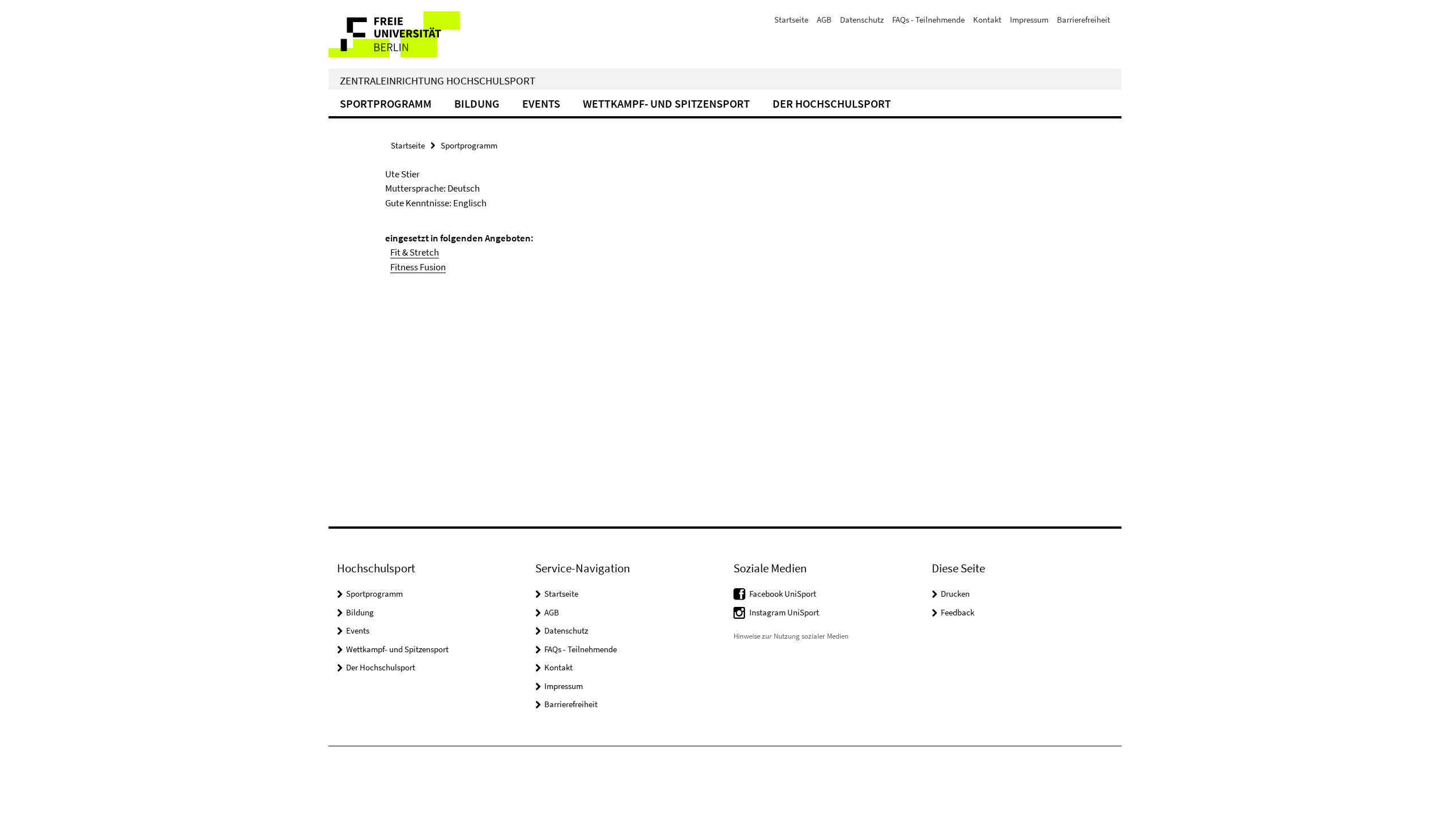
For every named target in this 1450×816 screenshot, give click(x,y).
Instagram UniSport (784, 612)
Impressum (1029, 19)
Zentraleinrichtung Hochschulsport (437, 80)
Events (541, 103)
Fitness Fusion (418, 267)
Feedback (957, 612)
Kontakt (987, 19)
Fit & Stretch (414, 252)
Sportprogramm (386, 103)
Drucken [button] (955, 593)
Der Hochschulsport (832, 103)
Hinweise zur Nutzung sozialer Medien (790, 636)
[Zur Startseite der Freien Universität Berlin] (423, 34)
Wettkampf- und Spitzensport (666, 103)
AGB (824, 19)
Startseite (791, 19)
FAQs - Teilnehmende (928, 19)
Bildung (477, 103)
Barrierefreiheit (1083, 19)
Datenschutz (862, 19)
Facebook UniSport (782, 593)
